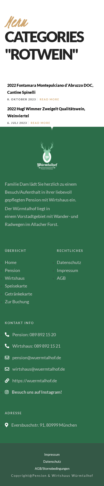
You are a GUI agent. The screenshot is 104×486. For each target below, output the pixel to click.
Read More (49, 99)
